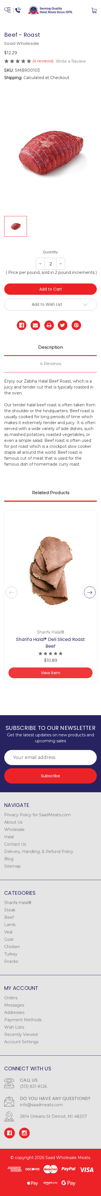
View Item (50, 673)
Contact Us (15, 844)
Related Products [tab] (50, 492)
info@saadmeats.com (41, 1104)
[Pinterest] (76, 325)
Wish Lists (14, 1027)
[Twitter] (62, 325)
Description (50, 347)
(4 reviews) (43, 61)
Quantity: (51, 252)
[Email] (35, 325)
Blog (8, 858)
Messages (14, 1005)
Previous (11, 592)
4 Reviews (50, 363)
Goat (9, 939)
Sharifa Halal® (17, 902)
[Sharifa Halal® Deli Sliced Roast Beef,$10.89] (50, 570)
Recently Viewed (21, 1034)
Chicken (12, 946)
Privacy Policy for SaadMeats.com (37, 814)
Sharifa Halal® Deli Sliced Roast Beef (50, 642)
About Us (13, 822)
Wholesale (14, 829)
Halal (9, 836)
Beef (9, 917)
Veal (8, 932)
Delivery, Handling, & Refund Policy (38, 851)
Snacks (11, 961)
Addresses (14, 1012)
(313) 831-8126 (33, 1086)
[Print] (49, 325)
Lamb (10, 924)
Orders (10, 997)
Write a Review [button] (71, 61)
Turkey (10, 954)
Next (90, 592)
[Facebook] (21, 325)
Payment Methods (23, 1019)
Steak (9, 910)
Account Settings (21, 1041)
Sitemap (12, 866)
